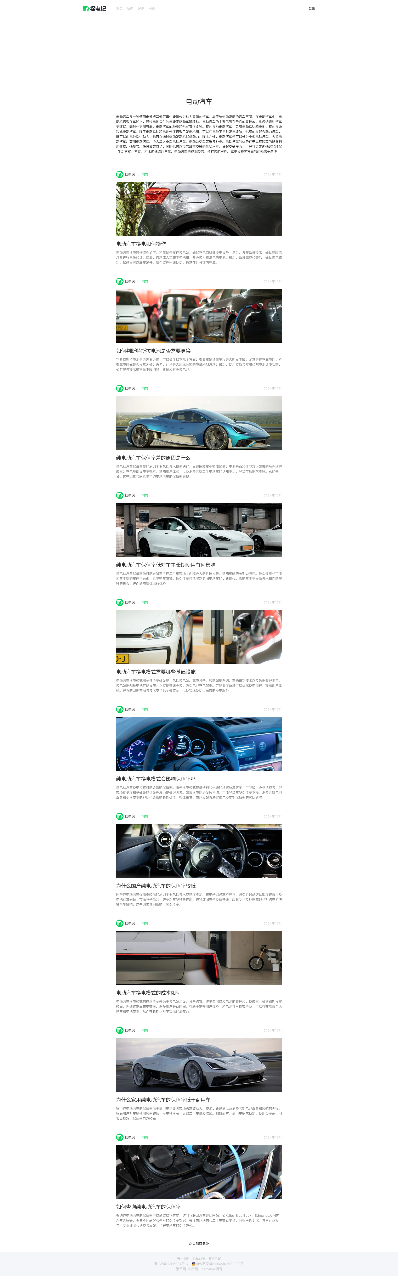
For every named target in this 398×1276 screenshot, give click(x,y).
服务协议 (214, 1258)
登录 (311, 8)
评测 (141, 8)
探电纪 (130, 175)
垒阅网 (193, 1269)
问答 (151, 8)
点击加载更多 (199, 1243)
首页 (119, 8)
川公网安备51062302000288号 (220, 1264)
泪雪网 (181, 1269)
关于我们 (183, 1258)
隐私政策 (199, 1258)
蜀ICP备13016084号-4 (171, 1264)
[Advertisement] (199, 53)
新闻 (130, 8)
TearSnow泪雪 (211, 1269)
